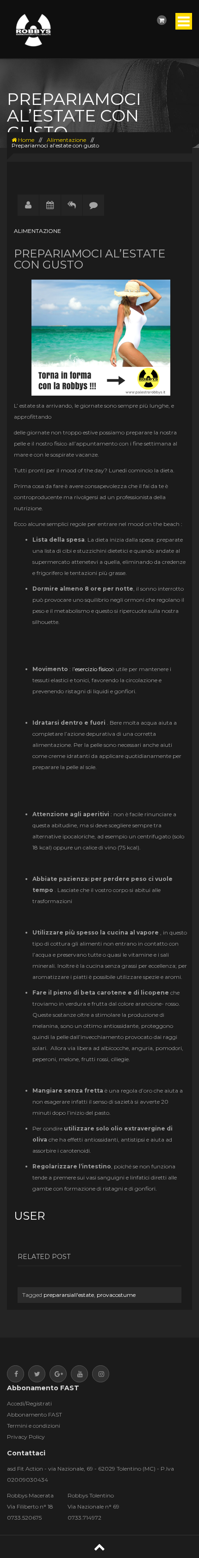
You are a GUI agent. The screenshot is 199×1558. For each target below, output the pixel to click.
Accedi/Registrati (29, 1403)
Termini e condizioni (33, 1425)
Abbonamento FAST (34, 1414)
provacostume (116, 1294)
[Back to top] (99, 1546)
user (29, 1215)
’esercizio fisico (93, 669)
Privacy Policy (26, 1436)
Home (25, 139)
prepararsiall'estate (69, 1294)
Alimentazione (66, 139)
